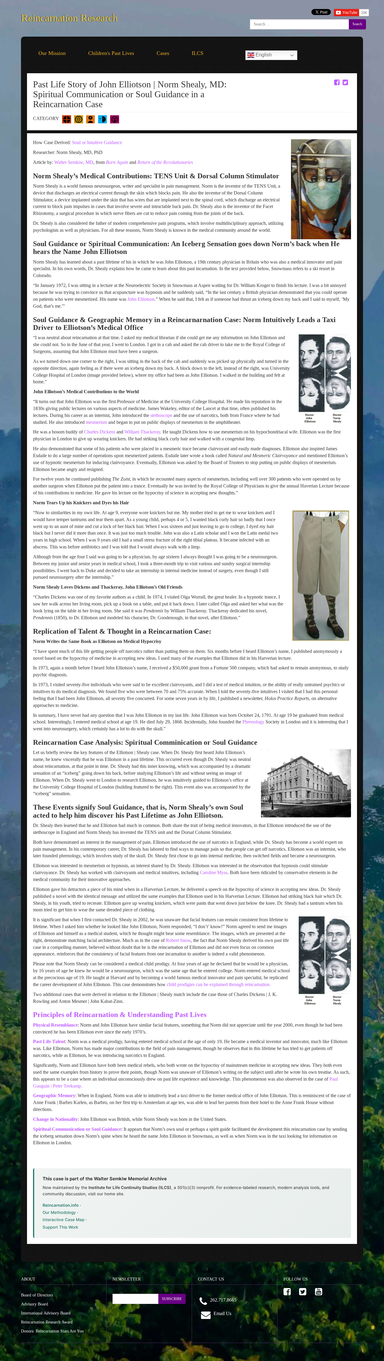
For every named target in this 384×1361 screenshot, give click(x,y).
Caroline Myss (213, 872)
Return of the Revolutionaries (165, 162)
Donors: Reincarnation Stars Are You (52, 1331)
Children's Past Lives (111, 53)
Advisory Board (34, 1304)
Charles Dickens (100, 431)
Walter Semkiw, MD (73, 162)
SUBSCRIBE (172, 1299)
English (263, 54)
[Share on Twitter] (345, 82)
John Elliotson (141, 299)
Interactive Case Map (63, 1219)
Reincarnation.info (61, 1205)
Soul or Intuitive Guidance (97, 142)
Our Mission (52, 53)
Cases (163, 53)
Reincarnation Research (69, 16)
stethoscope (161, 415)
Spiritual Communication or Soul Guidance (77, 1129)
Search (357, 24)
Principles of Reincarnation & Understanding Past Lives (119, 1014)
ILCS (197, 53)
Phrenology (254, 721)
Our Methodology (59, 1212)
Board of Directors (37, 1295)
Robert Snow (178, 940)
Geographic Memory (54, 1095)
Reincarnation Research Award (47, 1322)
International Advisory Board (45, 1313)
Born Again (117, 162)
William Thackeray (142, 431)
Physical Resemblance (55, 1025)
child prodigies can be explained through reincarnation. (219, 984)
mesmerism (96, 422)
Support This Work (60, 1227)
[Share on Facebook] (337, 82)
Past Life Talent (49, 1041)
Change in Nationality (55, 1119)
